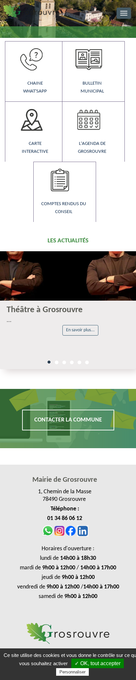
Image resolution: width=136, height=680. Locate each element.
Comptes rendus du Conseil (63, 208)
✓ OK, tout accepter (97, 663)
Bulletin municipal (92, 87)
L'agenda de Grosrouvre (92, 147)
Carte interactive (35, 147)
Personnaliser (72, 671)
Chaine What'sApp (35, 87)
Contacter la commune (68, 420)
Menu (107, 13)
